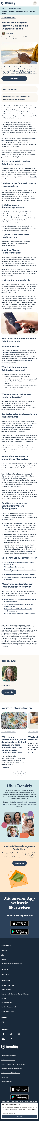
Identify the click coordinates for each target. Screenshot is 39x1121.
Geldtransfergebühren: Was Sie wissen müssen (19, 574)
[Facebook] (3, 1034)
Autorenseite (9, 692)
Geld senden (19, 863)
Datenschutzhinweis (8, 1060)
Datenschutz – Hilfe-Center (10, 1073)
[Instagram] (18, 1034)
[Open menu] (35, 3)
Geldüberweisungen (18, 99)
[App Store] (19, 923)
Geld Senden (14, 78)
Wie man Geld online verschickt (14, 567)
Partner (3, 998)
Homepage (18, 802)
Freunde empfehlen (7, 1011)
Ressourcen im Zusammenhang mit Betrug (15, 994)
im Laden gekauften (28, 551)
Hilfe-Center (28, 804)
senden (6, 525)
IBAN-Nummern (6, 1002)
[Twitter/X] (11, 1034)
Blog (2, 955)
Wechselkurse (14, 492)
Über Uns (4, 950)
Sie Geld (19, 523)
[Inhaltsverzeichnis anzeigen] (35, 89)
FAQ (2, 1022)
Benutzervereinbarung (8, 1055)
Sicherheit (4, 1077)
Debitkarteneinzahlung (9, 352)
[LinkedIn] (3, 1039)
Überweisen (5, 974)
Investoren (4, 959)
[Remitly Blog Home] (8, 3)
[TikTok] (11, 1039)
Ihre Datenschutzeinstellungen (11, 963)
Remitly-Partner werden (9, 1007)
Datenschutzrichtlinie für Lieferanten (13, 1064)
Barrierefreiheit (6, 1081)
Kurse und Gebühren (8, 985)
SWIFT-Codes (6, 989)
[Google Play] (19, 932)
